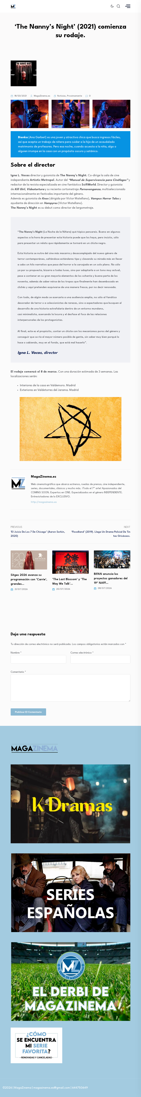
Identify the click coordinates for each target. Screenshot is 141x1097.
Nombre (16, 653)
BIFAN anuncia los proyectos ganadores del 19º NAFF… (69, 578)
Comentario (18, 672)
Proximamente (74, 96)
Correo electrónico (82, 653)
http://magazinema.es (44, 502)
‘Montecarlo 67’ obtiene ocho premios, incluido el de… (110, 585)
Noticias (61, 96)
